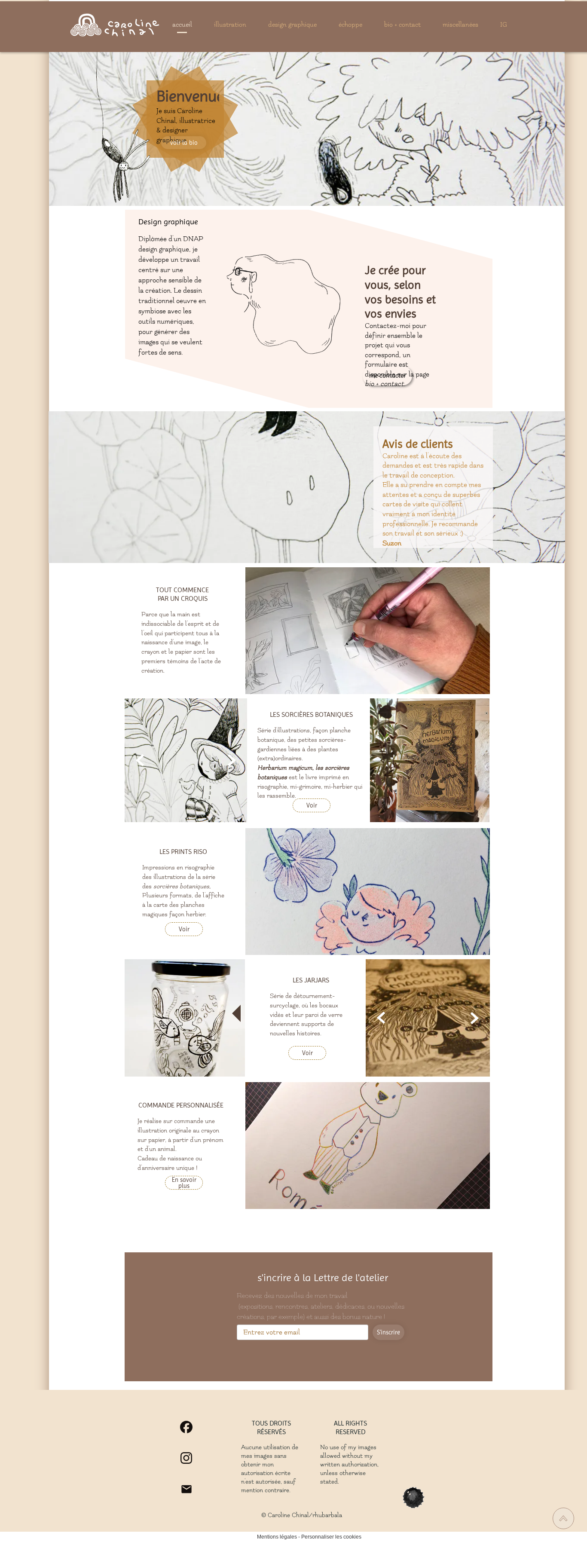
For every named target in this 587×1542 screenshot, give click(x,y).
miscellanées (460, 24)
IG (503, 24)
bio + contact (402, 24)
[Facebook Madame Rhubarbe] (186, 1427)
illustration (230, 24)
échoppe (350, 24)
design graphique (292, 24)
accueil (182, 24)
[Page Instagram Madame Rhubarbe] (186, 1458)
